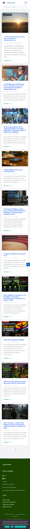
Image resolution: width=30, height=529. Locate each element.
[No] (28, 524)
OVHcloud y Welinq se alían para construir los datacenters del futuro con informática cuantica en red (14, 211)
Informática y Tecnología (10, 67)
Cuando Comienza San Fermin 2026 (14, 254)
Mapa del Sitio (6, 506)
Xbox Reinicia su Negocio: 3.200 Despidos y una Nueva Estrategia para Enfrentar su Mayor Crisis (14, 297)
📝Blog (4, 478)
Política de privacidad (20, 526)
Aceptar (7, 526)
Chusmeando (10, 3)
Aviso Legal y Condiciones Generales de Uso (13, 490)
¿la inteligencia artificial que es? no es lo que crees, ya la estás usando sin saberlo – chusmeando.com (13, 86)
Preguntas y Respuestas (10, 110)
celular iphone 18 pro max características (12, 170)
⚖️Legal (4, 481)
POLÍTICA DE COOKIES (8, 484)
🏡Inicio (4, 475)
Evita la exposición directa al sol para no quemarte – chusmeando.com (14, 38)
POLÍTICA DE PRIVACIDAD (9, 487)
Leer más (7, 60)
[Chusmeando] (3, 3)
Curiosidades (7, 14)
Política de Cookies (8, 504)
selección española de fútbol (13, 340)
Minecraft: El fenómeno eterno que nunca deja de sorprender (14, 382)
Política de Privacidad (9, 502)
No (12, 526)
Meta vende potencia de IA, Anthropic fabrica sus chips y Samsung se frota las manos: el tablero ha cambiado (14, 129)
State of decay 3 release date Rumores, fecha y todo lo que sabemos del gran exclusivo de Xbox (14, 425)
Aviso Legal (5, 500)
